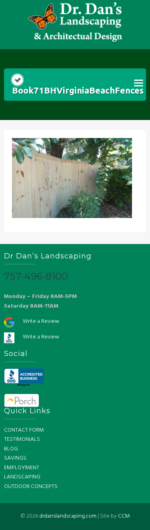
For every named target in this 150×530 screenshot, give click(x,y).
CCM (124, 516)
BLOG (11, 449)
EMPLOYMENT (21, 467)
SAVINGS (15, 458)
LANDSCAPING (22, 477)
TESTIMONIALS (22, 439)
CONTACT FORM (24, 430)
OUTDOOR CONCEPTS (31, 486)
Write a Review (41, 321)
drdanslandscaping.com (67, 516)
